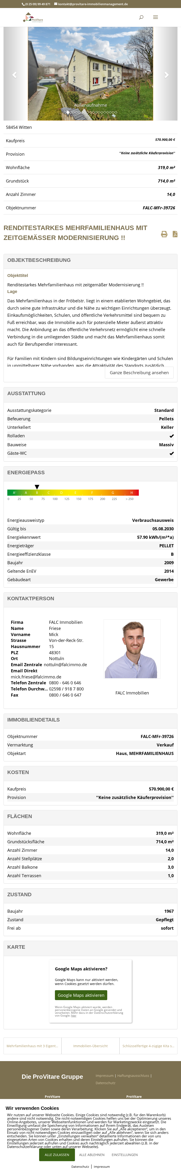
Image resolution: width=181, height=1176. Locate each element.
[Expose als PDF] (175, 234)
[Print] (164, 234)
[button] (13, 73)
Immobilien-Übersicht (90, 1046)
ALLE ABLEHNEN (92, 1154)
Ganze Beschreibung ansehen (139, 372)
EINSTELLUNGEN (125, 1154)
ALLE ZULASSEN (57, 1154)
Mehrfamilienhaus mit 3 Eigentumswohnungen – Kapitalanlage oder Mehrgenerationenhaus (32, 1046)
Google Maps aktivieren (81, 995)
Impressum (105, 1075)
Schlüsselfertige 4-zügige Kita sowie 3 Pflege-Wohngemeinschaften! (148, 1046)
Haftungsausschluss (133, 1075)
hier (73, 1016)
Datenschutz (105, 1083)
